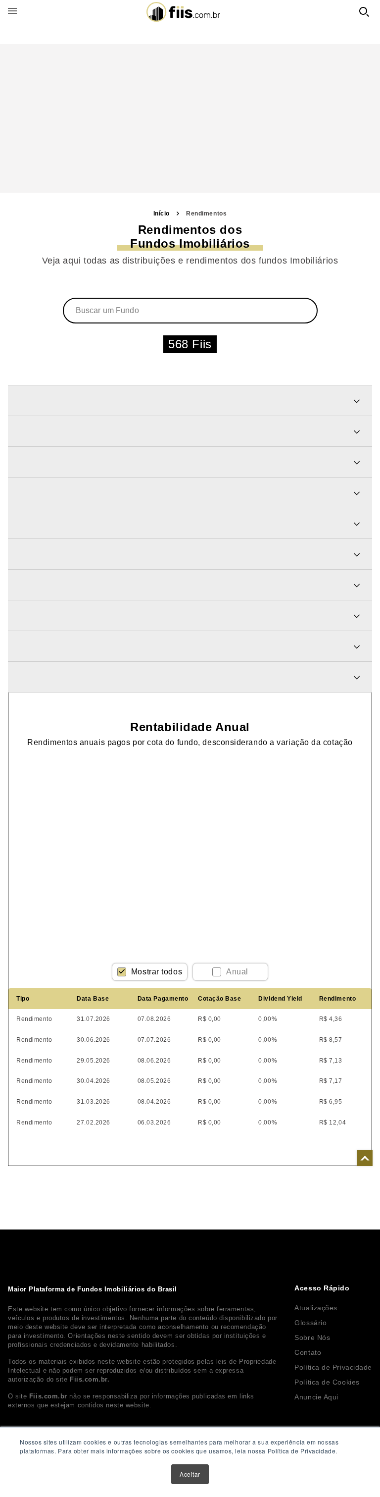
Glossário (310, 1323)
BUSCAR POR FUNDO (364, 12)
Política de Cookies (326, 1382)
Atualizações (315, 1308)
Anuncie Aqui (316, 1397)
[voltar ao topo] (365, 1158)
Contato (307, 1352)
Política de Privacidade (333, 1367)
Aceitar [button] (190, 1474)
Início (161, 213)
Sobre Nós (312, 1337)
